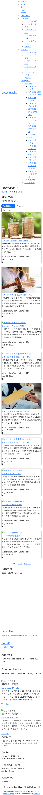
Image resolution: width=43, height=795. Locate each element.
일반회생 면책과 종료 (32, 129)
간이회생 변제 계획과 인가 (32, 165)
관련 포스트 (29, 182)
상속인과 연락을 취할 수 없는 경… (16, 357)
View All (27, 46)
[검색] (9, 210)
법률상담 (39, 93)
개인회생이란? (30, 21)
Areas (23, 12)
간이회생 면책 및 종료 (32, 174)
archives (36, 794)
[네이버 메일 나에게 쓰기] (7, 781)
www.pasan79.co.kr (10, 688)
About (23, 4)
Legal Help (25, 15)
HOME (4, 191)
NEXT (28, 563)
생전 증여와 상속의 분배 (12, 504)
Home (23, 1)
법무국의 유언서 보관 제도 (13, 326)
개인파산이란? (30, 52)
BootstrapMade (21, 791)
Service (24, 7)
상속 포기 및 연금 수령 (11, 473)
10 (25, 563)
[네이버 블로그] (4, 781)
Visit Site (5, 704)
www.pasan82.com (10, 717)
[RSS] (3, 210)
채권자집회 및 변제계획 (32, 112)
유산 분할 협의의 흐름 (11, 535)
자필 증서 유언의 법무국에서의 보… (17, 240)
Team (23, 10)
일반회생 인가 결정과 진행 (32, 120)
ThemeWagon (8, 794)
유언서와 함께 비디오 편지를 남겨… (17, 294)
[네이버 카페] (5, 781)
